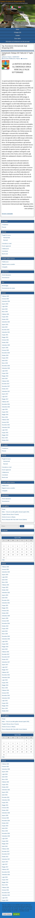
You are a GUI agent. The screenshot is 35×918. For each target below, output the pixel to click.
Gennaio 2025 (5, 298)
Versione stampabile (7, 213)
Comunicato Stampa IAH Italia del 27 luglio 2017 (17, 54)
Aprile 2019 (4, 360)
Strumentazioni (5, 277)
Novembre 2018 (6, 365)
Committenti (5, 251)
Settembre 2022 (6, 322)
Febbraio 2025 (5, 296)
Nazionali (5, 240)
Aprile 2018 (4, 378)
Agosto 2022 (5, 324)
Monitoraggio (5, 285)
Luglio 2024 (5, 306)
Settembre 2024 (6, 301)
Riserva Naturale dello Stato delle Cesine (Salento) (14, 519)
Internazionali (6, 237)
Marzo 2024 (5, 311)
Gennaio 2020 (5, 350)
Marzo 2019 (5, 363)
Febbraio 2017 (5, 401)
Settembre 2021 (6, 332)
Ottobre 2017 (5, 388)
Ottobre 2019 (5, 355)
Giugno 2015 (5, 432)
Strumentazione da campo (8, 288)
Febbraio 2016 (5, 419)
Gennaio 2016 (5, 422)
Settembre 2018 (6, 368)
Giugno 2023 (5, 316)
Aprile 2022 (4, 327)
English (22, 7)
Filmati (3, 509)
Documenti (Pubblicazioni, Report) (11, 58)
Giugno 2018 (5, 373)
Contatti (17, 35)
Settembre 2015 (6, 427)
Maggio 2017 (5, 399)
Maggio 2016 (5, 414)
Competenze (5, 224)
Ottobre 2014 (5, 440)
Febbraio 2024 (5, 314)
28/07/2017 (16, 57)
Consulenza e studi (6, 243)
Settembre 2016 (6, 406)
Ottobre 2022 (5, 319)
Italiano (15, 7)
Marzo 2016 (5, 417)
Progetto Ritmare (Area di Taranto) (10, 514)
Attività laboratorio (6, 275)
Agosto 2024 (5, 304)
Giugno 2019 (5, 358)
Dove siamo (17, 38)
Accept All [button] (16, 914)
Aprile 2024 (4, 309)
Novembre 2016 (6, 404)
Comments (24, 58)
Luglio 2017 (5, 396)
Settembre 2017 (6, 391)
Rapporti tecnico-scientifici (8, 264)
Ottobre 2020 (5, 342)
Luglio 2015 (5, 430)
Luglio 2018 (5, 370)
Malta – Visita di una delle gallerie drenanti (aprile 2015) (15, 512)
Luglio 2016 (5, 409)
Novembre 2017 (6, 386)
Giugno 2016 (5, 412)
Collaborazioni (5, 248)
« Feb (3, 560)
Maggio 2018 (5, 376)
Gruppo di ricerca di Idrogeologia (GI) (12, 1)
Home (17, 29)
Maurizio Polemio (7, 57)
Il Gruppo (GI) (17, 32)
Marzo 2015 (5, 437)
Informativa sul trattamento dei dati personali (17, 41)
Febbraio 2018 (5, 381)
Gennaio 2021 (5, 340)
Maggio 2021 (5, 337)
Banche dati (5, 253)
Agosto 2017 (5, 394)
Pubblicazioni (5, 261)
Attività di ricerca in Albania (8, 517)
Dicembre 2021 (5, 329)
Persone (4, 227)
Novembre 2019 (6, 352)
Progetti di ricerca (6, 235)
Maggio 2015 (5, 435)
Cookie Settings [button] (7, 914)
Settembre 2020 (6, 345)
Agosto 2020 (5, 347)
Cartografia (4, 267)
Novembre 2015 (6, 424)
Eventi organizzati (6, 246)
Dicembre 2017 (5, 383)
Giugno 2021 (5, 334)
